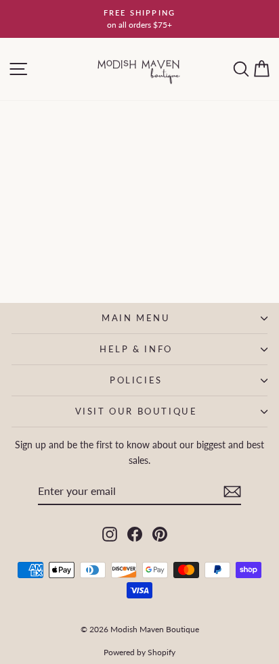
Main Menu (136, 317)
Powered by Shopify (139, 652)
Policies (136, 380)
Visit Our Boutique (136, 411)
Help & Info (136, 348)
